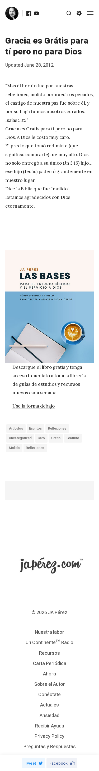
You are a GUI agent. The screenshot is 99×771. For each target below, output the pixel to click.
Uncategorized (20, 437)
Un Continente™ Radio (49, 642)
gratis (55, 437)
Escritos (35, 428)
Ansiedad (49, 715)
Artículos (16, 428)
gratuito (73, 437)
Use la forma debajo (33, 406)
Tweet (30, 763)
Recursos (49, 653)
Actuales (49, 705)
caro (41, 437)
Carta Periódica (49, 663)
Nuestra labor (49, 632)
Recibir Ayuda (49, 726)
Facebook (58, 763)
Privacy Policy (49, 736)
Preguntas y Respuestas (49, 746)
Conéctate (49, 694)
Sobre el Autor (49, 684)
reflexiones (35, 447)
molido (14, 447)
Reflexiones (57, 428)
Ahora (49, 674)
